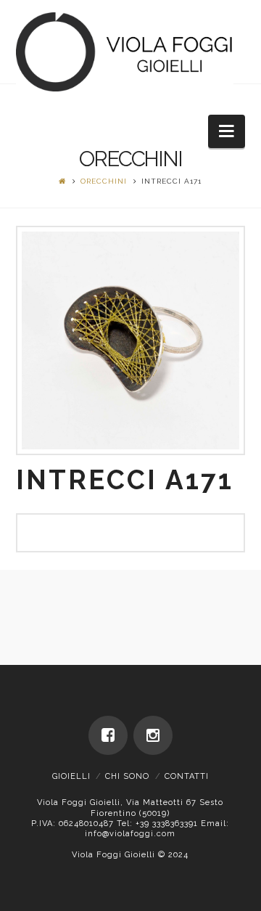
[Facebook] (108, 735)
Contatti (187, 776)
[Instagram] (153, 735)
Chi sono (127, 776)
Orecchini (103, 181)
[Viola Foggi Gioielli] (124, 51)
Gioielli (71, 776)
